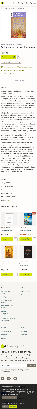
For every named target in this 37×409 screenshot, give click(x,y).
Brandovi (24, 331)
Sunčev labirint (6, 264)
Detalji (22, 81)
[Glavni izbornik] (34, 3)
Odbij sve (5, 406)
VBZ (8, 200)
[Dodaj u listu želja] (19, 57)
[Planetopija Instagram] (9, 378)
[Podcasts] (14, 3)
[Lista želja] (22, 3)
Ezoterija (21, 8)
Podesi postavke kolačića (9, 398)
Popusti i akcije (6, 331)
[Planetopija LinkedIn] (15, 378)
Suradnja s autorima (7, 297)
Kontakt (24, 335)
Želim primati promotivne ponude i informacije (16, 371)
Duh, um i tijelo (10, 8)
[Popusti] (9, 3)
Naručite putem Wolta (6, 292)
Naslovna (24, 295)
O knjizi (15, 81)
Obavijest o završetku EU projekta (8, 319)
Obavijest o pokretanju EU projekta (6, 313)
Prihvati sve (13, 406)
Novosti (3, 338)
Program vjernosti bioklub (7, 301)
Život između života (7, 230)
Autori (23, 328)
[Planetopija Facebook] (2, 378)
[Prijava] (31, 3)
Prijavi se (32, 365)
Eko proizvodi (25, 291)
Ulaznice (24, 288)
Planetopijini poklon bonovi (7, 306)
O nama (3, 288)
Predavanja (4, 335)
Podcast (3, 328)
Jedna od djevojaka (25, 230)
